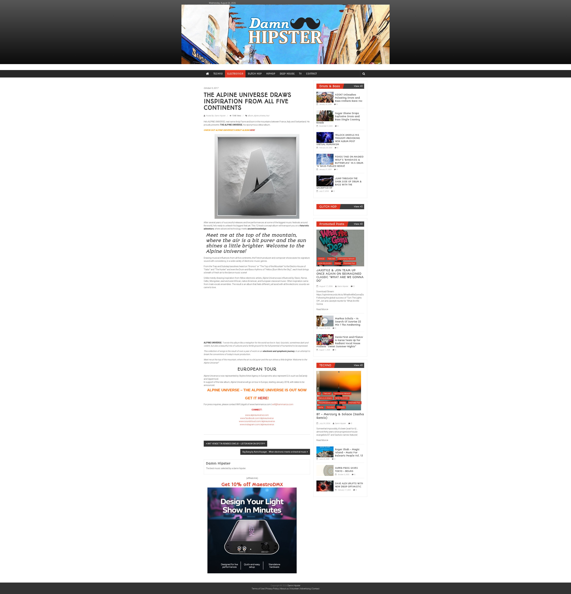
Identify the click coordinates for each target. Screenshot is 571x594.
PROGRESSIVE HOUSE (327, 403)
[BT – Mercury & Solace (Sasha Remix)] (338, 390)
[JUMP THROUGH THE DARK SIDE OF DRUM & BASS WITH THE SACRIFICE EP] (325, 181)
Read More (321, 309)
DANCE (321, 259)
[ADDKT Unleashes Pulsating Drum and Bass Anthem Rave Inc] (325, 97)
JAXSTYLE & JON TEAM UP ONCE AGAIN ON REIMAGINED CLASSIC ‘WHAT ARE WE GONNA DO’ (340, 275)
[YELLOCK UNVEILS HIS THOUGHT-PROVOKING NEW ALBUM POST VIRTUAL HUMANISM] (325, 137)
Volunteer (294, 588)
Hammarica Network (346, 259)
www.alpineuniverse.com (257, 415)
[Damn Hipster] (285, 34)
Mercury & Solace (325, 398)
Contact (315, 588)
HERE (252, 130)
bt (319, 393)
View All (358, 86)
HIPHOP (270, 73)
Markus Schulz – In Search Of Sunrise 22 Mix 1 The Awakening (348, 321)
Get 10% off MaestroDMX (252, 484)
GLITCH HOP (255, 73)
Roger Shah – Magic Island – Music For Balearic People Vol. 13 (349, 452)
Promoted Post (349, 263)
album (250, 116)
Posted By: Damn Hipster (215, 116)
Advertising (305, 588)
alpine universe (259, 116)
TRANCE (341, 407)
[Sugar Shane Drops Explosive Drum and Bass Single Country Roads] (325, 115)
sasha (320, 407)
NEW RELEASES (324, 263)
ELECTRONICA (235, 73)
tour (267, 116)
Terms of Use (258, 588)
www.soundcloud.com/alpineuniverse (257, 421)
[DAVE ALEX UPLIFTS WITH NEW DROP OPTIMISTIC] (325, 486)
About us (284, 588)
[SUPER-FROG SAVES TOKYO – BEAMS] (325, 470)
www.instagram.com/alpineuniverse (257, 424)
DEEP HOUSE (287, 73)
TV (300, 73)
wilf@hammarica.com (282, 404)
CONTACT (311, 73)
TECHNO (218, 73)
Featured (331, 259)
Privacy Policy (272, 588)
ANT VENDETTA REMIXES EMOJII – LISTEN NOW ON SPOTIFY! (236, 443)
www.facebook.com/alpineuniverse (257, 418)
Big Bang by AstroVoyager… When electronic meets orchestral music (274, 452)
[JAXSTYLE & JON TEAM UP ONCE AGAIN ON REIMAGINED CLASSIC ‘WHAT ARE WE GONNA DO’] (340, 248)
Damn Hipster (342, 286)
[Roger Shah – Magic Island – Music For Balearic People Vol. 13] (325, 451)
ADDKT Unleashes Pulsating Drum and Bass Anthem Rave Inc (348, 97)
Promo (337, 263)
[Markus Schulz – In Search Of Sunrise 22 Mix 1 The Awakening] (325, 321)
